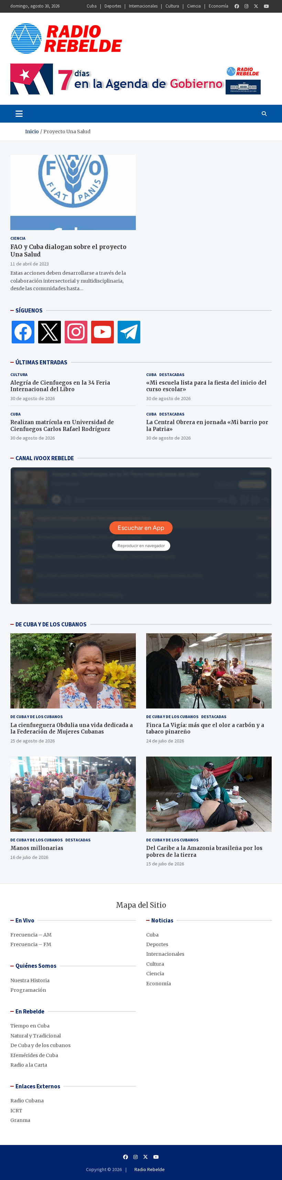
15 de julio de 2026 (165, 864)
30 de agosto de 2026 (32, 398)
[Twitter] (256, 6)
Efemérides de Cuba (34, 1055)
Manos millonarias (36, 848)
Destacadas (171, 374)
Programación (28, 990)
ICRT (16, 1111)
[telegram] (129, 332)
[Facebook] (237, 6)
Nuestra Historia (30, 980)
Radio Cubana (27, 1101)
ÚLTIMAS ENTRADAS (41, 362)
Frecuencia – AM (31, 935)
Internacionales (143, 6)
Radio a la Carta (28, 1065)
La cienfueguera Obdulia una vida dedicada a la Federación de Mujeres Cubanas (71, 728)
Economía (218, 6)
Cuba (92, 6)
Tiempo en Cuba (30, 1026)
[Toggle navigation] (19, 114)
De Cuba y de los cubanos (36, 716)
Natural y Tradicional (35, 1036)
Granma (20, 1120)
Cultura (172, 6)
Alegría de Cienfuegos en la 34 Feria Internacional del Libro (60, 386)
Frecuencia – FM (30, 944)
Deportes (113, 6)
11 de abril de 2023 (29, 264)
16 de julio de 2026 (29, 857)
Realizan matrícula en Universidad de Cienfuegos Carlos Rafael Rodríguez (62, 425)
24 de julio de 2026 (165, 741)
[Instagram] (246, 6)
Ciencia (194, 6)
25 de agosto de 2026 (32, 741)
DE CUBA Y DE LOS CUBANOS (51, 624)
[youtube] (102, 332)
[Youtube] (266, 6)
